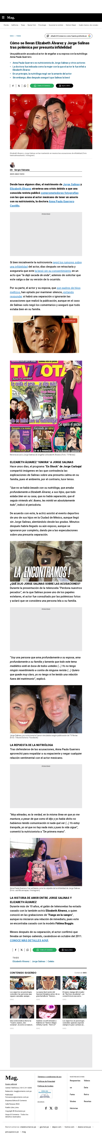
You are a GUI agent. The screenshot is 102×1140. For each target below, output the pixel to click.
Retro (86, 1094)
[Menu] (4, 17)
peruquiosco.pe (12, 1132)
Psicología (42, 25)
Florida (6, 25)
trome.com (70, 1127)
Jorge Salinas (38, 961)
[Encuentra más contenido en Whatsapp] (25, 85)
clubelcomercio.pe (28, 1127)
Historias (74, 1108)
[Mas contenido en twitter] (51, 1108)
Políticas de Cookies (45, 1086)
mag (24, 1132)
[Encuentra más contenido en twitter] (19, 85)
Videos (87, 1081)
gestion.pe (44, 1127)
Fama (72, 1094)
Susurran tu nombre (56, 25)
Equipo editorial (11, 1084)
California (14, 25)
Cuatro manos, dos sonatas (88, 25)
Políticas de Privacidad (46, 1081)
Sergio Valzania (22, 170)
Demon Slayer (71, 25)
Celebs (51, 961)
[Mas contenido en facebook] (45, 1108)
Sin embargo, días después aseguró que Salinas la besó (41, 77)
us (71, 1087)
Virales (73, 1101)
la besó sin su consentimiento (53, 270)
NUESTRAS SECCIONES (77, 1077)
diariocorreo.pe (84, 1127)
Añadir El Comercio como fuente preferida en (69, 36)
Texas (23, 25)
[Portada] (11, 1082)
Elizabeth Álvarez (21, 961)
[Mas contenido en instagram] (56, 1108)
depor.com (56, 1127)
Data (86, 1087)
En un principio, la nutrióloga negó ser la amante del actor (42, 73)
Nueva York (32, 25)
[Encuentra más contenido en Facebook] (13, 85)
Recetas (87, 1101)
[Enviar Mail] (11, 170)
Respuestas (75, 1081)
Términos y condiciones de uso (49, 1077)
